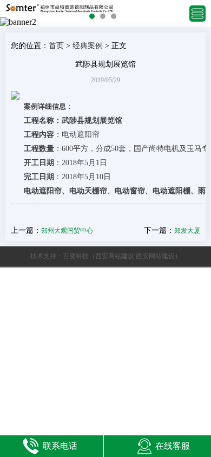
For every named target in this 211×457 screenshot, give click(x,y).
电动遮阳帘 (43, 191)
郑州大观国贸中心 (67, 230)
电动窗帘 (130, 191)
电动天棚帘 (88, 191)
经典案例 (87, 46)
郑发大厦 (187, 230)
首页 (56, 46)
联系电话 (60, 446)
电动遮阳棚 (171, 191)
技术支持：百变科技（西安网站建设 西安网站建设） (105, 256)
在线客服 (172, 446)
